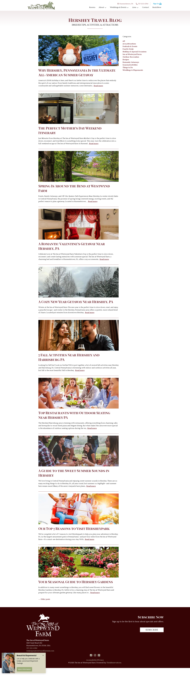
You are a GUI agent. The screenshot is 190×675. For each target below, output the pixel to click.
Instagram (95, 655)
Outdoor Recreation (131, 57)
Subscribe (152, 630)
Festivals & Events (130, 46)
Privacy (101, 660)
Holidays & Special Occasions (134, 52)
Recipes (126, 60)
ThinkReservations (113, 663)
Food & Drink (128, 49)
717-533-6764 (143, 4)
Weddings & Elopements (133, 70)
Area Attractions (129, 44)
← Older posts (44, 599)
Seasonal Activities (130, 65)
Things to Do (128, 68)
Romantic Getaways (131, 62)
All (124, 41)
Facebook (91, 655)
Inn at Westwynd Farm (132, 54)
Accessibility (91, 660)
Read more (98, 86)
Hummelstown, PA (126, 4)
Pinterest (99, 655)
